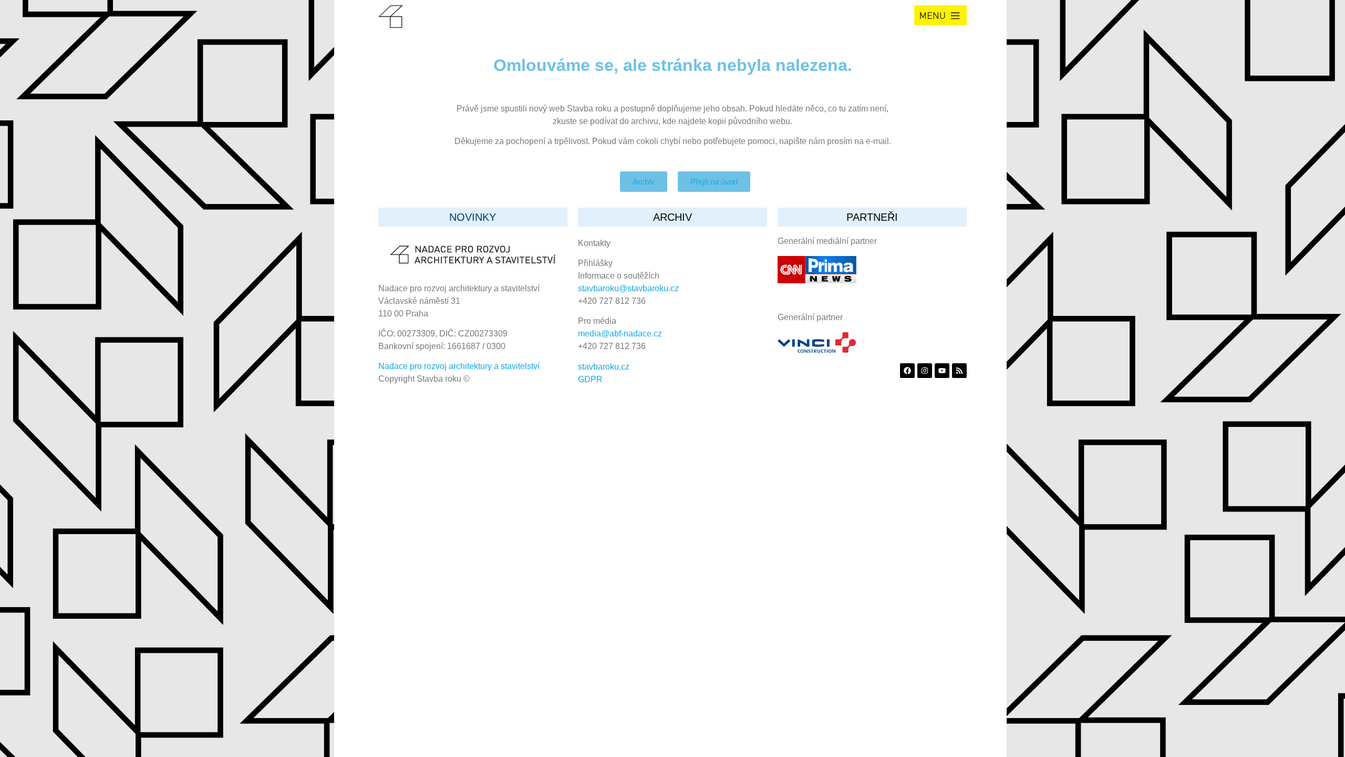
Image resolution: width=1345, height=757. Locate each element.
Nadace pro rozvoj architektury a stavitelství (459, 366)
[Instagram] (924, 370)
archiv (672, 217)
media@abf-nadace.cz (620, 333)
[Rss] (959, 370)
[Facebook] (907, 370)
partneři (872, 217)
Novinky (472, 217)
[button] (940, 15)
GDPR (590, 379)
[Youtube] (942, 370)
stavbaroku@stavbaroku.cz (628, 288)
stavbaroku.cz (603, 366)
